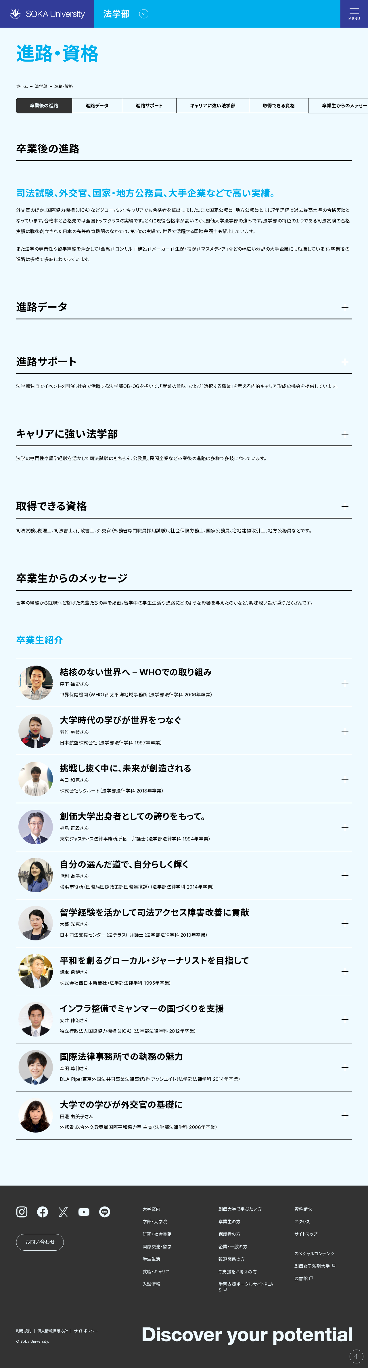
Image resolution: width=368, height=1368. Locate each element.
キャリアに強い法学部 (212, 105)
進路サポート (149, 105)
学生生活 (151, 1259)
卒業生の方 (229, 1221)
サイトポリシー (86, 1331)
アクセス (302, 1221)
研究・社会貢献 (157, 1234)
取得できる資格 (279, 105)
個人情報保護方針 (52, 1331)
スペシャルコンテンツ (314, 1253)
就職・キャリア (156, 1271)
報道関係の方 (231, 1259)
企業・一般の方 (232, 1246)
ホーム (22, 86)
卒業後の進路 (44, 105)
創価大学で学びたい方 (240, 1209)
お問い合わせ (40, 1242)
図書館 (301, 1278)
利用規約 (24, 1331)
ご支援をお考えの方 (237, 1271)
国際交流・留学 (157, 1246)
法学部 (41, 86)
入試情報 (151, 1284)
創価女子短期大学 (312, 1266)
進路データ (97, 105)
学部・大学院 (155, 1221)
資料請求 (303, 1209)
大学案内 (151, 1209)
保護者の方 (229, 1234)
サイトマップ (306, 1234)
